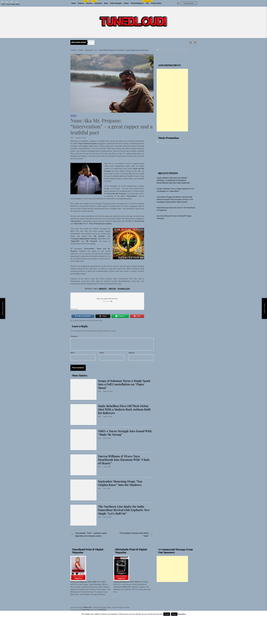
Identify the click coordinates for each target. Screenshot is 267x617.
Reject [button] (174, 614)
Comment (74, 336)
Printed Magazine (138, 2)
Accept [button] (167, 614)
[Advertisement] (172, 100)
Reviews (89, 2)
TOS (147, 3)
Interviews (98, 3)
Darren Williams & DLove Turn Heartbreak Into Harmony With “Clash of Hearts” (123, 459)
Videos (126, 3)
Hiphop (76, 320)
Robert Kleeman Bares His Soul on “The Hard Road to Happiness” (176, 209)
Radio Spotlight (116, 3)
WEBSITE (103, 289)
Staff (71, 138)
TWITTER (112, 289)
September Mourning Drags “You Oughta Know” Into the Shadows (120, 483)
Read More (182, 614)
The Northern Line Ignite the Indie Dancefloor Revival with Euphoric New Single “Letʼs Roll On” (124, 509)
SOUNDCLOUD (124, 289)
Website (131, 353)
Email (102, 353)
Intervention (82, 320)
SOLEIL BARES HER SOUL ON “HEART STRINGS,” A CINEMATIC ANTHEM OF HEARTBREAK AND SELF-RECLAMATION (173, 180)
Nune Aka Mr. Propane (92, 320)
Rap (101, 320)
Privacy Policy (156, 3)
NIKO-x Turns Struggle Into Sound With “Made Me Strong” (125, 432)
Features (81, 2)
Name (73, 353)
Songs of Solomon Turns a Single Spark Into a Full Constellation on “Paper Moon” (124, 384)
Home (73, 3)
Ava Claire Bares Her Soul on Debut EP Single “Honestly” (174, 217)
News (106, 3)
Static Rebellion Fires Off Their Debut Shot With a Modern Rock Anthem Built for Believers (124, 409)
